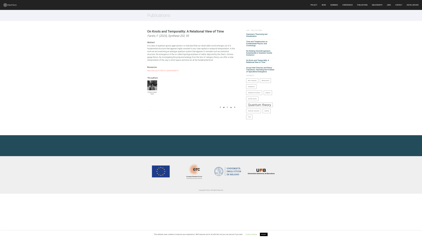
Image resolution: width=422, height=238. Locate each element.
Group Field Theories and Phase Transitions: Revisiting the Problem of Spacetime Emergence (260, 70)
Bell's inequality (252, 80)
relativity (266, 111)
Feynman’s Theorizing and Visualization (256, 35)
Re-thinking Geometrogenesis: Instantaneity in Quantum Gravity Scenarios (259, 53)
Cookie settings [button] (251, 234)
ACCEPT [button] (263, 234)
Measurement (265, 80)
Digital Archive (413, 5)
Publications (362, 5)
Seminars (334, 5)
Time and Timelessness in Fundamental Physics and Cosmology (256, 44)
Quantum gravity (252, 98)
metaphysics (251, 86)
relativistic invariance (253, 111)
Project (314, 5)
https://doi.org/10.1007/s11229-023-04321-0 (163, 71)
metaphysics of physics (254, 92)
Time (249, 117)
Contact (398, 5)
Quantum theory (259, 105)
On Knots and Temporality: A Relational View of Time (257, 61)
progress (268, 92)
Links (389, 5)
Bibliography (377, 5)
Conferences (347, 5)
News (324, 5)
